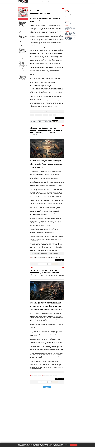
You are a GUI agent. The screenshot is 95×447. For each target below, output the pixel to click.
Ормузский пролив (41, 257)
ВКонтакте (45, 121)
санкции (55, 257)
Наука (66, 5)
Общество (39, 5)
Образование (61, 5)
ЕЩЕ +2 (60, 257)
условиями (38, 445)
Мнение (32, 125)
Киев (31, 375)
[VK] (74, 2)
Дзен (40, 121)
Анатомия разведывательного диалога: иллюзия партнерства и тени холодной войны (22, 85)
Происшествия (51, 5)
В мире (43, 5)
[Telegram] (71, 2)
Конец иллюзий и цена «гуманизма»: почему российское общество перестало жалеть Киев (22, 72)
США (35, 257)
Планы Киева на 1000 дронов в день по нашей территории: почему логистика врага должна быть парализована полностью (23, 79)
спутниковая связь (37, 375)
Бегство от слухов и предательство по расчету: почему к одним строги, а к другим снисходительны (23, 51)
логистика (44, 375)
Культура (57, 5)
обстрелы (49, 375)
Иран (31, 257)
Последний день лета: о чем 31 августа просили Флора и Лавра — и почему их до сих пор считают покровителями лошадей (23, 39)
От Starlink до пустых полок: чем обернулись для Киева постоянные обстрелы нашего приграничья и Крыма (22, 31)
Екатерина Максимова (42, 15)
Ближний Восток (49, 257)
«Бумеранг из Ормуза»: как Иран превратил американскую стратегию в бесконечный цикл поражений (22, 25)
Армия (46, 5)
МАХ (50, 121)
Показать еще (46, 387)
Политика (30, 5)
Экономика (34, 5)
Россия (54, 375)
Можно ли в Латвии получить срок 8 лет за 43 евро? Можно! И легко (22, 45)
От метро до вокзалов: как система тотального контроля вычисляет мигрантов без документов (22, 57)
